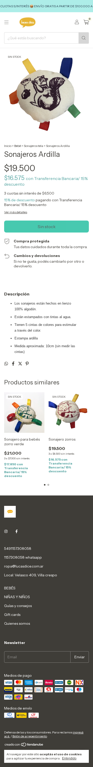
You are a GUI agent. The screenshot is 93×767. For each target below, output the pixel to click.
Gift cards (12, 614)
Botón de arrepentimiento (29, 736)
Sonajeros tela (33, 146)
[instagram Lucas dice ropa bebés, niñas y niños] (6, 531)
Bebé (17, 146)
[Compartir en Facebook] (13, 363)
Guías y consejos (18, 605)
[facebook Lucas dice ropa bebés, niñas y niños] (16, 531)
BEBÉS (10, 588)
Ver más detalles (15, 212)
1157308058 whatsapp (23, 557)
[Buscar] (84, 38)
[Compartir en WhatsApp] (6, 363)
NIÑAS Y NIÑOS (17, 597)
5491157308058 (17, 548)
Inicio (7, 146)
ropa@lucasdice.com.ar (23, 566)
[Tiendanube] (24, 745)
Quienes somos (17, 623)
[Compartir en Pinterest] (27, 363)
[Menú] (6, 22)
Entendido (69, 758)
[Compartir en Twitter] (20, 363)
